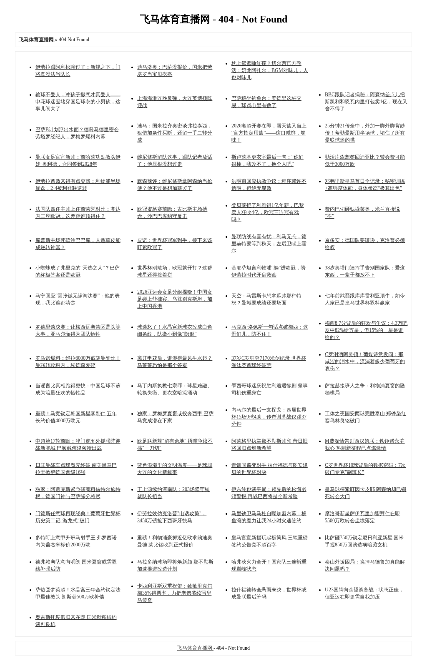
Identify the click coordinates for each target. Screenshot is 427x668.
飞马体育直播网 (195, 648)
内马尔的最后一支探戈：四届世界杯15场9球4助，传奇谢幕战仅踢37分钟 (268, 417)
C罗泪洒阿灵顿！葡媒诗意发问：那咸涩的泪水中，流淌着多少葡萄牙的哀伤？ (365, 361)
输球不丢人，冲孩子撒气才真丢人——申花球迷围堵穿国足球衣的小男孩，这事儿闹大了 (78, 102)
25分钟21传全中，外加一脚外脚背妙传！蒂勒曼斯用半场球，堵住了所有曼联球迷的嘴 (365, 133)
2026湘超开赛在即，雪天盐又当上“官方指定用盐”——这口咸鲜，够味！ (268, 133)
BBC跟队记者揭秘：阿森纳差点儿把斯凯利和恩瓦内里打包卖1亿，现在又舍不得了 (366, 102)
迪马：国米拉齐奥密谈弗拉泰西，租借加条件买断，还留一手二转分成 (174, 133)
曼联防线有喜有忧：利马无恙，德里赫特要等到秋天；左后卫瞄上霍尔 (268, 244)
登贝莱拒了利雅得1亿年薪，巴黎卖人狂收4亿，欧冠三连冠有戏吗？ (267, 212)
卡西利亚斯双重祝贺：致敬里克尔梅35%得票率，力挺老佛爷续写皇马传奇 (174, 593)
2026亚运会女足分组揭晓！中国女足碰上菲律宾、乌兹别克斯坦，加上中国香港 (174, 299)
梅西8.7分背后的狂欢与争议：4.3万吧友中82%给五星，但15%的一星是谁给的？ (366, 330)
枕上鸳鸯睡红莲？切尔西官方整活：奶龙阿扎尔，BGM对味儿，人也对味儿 (269, 70)
